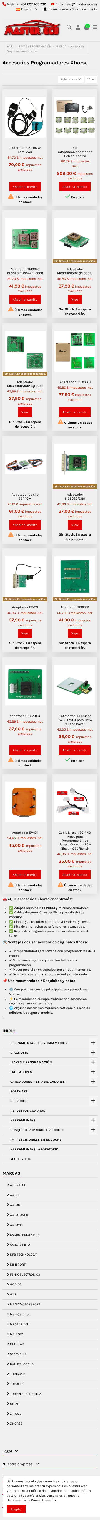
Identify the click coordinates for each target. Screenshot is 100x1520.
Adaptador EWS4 (25, 832)
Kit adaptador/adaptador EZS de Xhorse (75, 152)
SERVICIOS (19, 1101)
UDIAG (14, 1404)
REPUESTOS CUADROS (27, 1111)
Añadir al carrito (25, 187)
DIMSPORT (18, 1264)
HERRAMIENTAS (23, 1120)
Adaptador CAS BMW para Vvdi (25, 150)
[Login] (78, 27)
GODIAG (16, 1284)
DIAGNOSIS (19, 1053)
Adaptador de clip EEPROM (25, 496)
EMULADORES (21, 1072)
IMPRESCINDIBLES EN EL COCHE (35, 1140)
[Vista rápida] (41, 99)
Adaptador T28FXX (75, 607)
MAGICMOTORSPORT (25, 1304)
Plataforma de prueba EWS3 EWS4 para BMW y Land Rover (75, 720)
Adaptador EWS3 (25, 607)
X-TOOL (15, 1414)
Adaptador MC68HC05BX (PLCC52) (74, 271)
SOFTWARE (19, 1091)
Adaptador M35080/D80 (75, 496)
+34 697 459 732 (33, 4)
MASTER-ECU (20, 1159)
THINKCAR (17, 1374)
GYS (13, 1294)
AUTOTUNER (19, 1215)
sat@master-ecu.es (82, 4)
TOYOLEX (17, 1384)
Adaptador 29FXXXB (75, 382)
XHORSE (16, 1424)
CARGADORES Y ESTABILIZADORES (37, 1082)
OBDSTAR (17, 1344)
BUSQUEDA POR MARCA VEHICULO (37, 1130)
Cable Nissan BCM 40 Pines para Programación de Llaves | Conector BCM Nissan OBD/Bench (74, 840)
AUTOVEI (16, 1225)
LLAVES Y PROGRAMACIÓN (31, 1062)
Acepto (16, 1509)
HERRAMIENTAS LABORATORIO (34, 1149)
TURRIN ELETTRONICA (26, 1394)
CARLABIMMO (20, 1245)
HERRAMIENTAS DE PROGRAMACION (39, 1043)
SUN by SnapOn (22, 1364)
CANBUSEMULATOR (24, 1235)
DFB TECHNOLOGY (23, 1254)
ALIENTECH (18, 1185)
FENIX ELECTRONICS (25, 1274)
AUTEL (14, 1195)
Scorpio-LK (18, 1354)
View (75, 299)
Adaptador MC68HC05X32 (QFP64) (25, 384)
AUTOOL (16, 1205)
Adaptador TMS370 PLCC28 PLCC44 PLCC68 (25, 271)
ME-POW (16, 1334)
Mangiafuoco (20, 1314)
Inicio (9, 1031)
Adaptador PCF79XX (25, 716)
